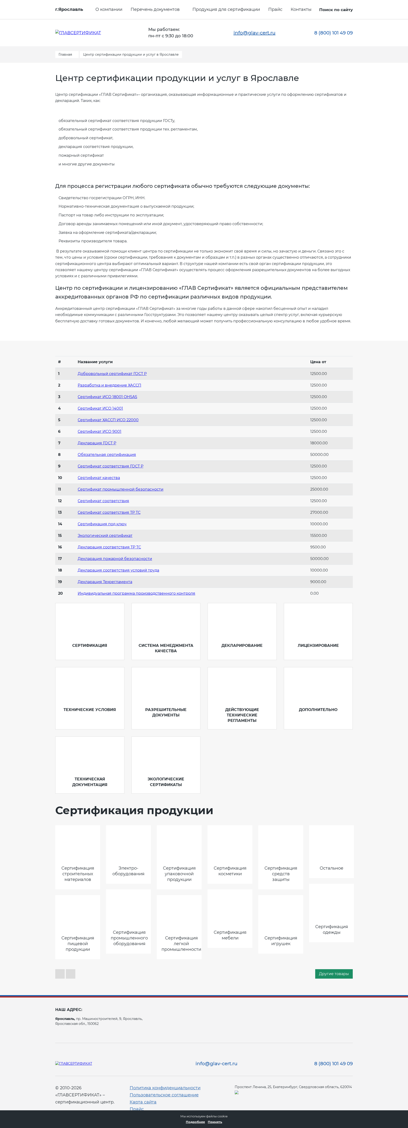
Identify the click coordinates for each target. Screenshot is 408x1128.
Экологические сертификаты (166, 782)
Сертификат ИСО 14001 (100, 408)
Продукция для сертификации (226, 9)
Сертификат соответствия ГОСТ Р (110, 466)
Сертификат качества (99, 478)
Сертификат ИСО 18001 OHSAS (107, 397)
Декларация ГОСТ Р (97, 443)
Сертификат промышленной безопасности (120, 489)
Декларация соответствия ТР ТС (109, 547)
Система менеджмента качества (166, 648)
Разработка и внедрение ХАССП (109, 385)
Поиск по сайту (336, 9)
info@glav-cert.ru (255, 33)
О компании (108, 9)
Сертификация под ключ (102, 524)
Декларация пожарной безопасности (115, 558)
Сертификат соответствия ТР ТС (109, 512)
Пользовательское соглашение (164, 1095)
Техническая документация (89, 782)
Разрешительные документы (166, 712)
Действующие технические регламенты (242, 715)
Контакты (301, 9)
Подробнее (195, 1122)
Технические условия (90, 709)
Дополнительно (318, 709)
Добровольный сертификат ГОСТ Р (112, 373)
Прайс (275, 9)
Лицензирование (318, 645)
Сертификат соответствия (103, 501)
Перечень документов (155, 9)
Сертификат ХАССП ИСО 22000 (108, 420)
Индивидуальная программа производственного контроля (136, 593)
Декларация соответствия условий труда (118, 570)
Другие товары (334, 974)
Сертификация (89, 645)
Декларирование (242, 645)
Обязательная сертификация (107, 454)
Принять (215, 1122)
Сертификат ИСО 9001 (99, 431)
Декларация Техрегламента (105, 582)
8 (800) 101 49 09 (333, 33)
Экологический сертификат (105, 535)
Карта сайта (143, 1102)
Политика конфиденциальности (165, 1087)
